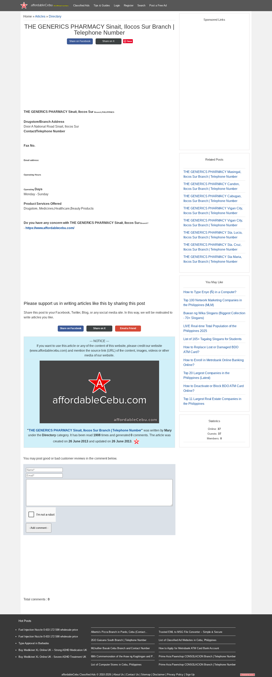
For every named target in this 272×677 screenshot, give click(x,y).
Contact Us (132, 674)
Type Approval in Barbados (34, 643)
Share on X (108, 41)
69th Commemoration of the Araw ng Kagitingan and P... (123, 656)
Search (141, 5)
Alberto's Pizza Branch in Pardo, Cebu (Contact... (119, 631)
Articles (40, 16)
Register (128, 5)
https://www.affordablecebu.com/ (49, 228)
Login (117, 5)
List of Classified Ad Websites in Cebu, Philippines (187, 640)
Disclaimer (159, 674)
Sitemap (146, 674)
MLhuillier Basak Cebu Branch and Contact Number (120, 648)
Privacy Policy (175, 674)
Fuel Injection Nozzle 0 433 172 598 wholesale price (48, 629)
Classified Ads (81, 5)
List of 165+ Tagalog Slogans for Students (212, 339)
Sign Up (190, 674)
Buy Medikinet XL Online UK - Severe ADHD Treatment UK (52, 656)
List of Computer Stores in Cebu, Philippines (116, 664)
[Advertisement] (99, 78)
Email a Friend (128, 328)
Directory (55, 16)
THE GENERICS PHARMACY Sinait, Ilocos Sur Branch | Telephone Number (85, 430)
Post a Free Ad (157, 5)
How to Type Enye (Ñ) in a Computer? (210, 292)
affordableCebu (49, 5)
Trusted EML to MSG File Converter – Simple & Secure (190, 631)
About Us (118, 674)
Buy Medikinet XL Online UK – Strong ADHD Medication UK (53, 650)
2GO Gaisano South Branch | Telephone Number (118, 640)
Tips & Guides (102, 5)
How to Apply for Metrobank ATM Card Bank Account (189, 648)
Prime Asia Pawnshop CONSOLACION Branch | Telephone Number (197, 656)
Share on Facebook (79, 41)
